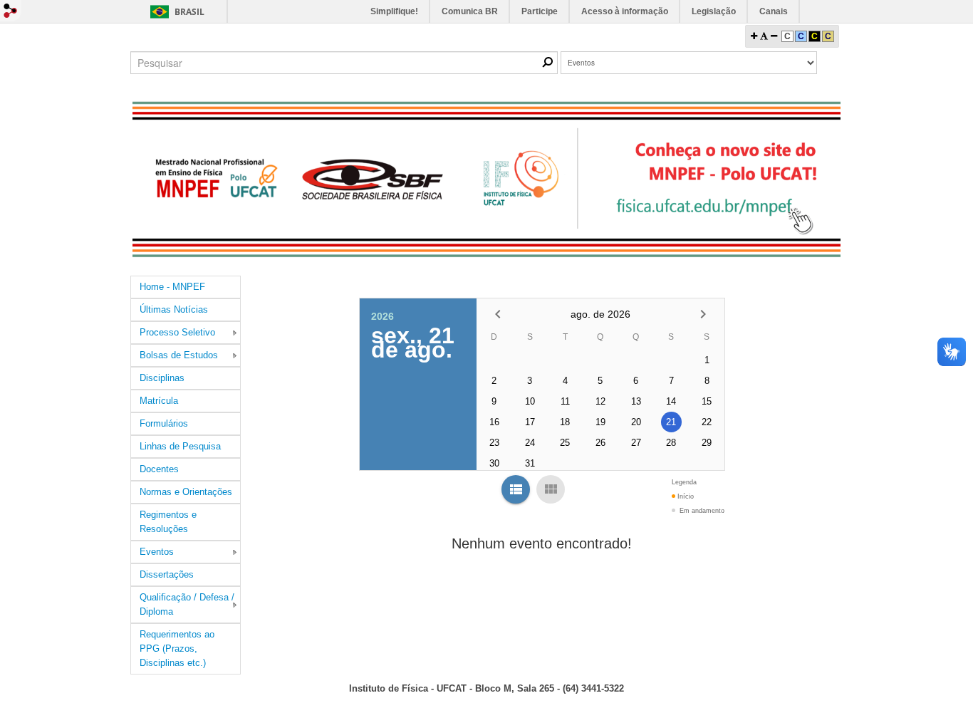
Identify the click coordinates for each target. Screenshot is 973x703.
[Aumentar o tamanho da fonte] (754, 36)
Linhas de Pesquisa (180, 446)
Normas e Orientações (186, 491)
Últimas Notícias (174, 309)
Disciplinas (162, 378)
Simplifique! (394, 11)
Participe (539, 11)
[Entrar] (10, 10)
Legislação (714, 11)
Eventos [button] (157, 551)
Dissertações (167, 574)
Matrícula (159, 400)
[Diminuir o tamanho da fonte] (774, 36)
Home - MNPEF (172, 286)
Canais (773, 11)
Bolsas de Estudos (179, 355)
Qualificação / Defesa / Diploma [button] (187, 604)
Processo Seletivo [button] (177, 332)
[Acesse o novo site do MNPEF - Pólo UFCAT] (486, 179)
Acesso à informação (624, 11)
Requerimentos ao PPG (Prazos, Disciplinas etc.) (177, 648)
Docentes (159, 469)
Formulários (164, 423)
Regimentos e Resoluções (168, 521)
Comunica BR (470, 11)
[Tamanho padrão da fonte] (764, 36)
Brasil (189, 12)
